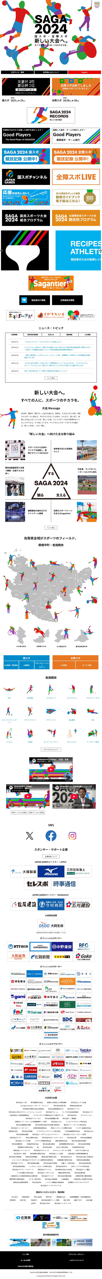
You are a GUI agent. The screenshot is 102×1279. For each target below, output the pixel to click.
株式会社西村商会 (19, 1166)
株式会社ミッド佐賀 (56, 1153)
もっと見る (51, 378)
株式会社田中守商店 (50, 1163)
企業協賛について (51, 856)
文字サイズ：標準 (17, 72)
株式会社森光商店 (49, 1144)
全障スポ (75, 658)
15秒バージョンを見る (19, 812)
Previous (1, 250)
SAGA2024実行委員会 (25, 1266)
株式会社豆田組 (27, 1131)
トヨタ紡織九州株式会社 (25, 1173)
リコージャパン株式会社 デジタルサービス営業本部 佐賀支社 (32, 1160)
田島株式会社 (13, 1131)
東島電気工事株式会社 (25, 1147)
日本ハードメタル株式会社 (80, 1166)
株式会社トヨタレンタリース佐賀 (75, 1134)
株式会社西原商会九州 (55, 1109)
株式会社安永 (36, 1182)
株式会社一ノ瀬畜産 (69, 1118)
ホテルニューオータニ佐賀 (62, 1150)
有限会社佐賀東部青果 (20, 1182)
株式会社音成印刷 (85, 1163)
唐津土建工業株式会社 (49, 1157)
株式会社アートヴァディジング (51, 1185)
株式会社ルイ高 (21, 1102)
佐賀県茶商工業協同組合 (84, 1176)
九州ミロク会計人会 (82, 1150)
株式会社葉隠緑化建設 (23, 1125)
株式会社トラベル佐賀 (22, 1141)
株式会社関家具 (17, 1144)
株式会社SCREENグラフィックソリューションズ (25, 1112)
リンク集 (25, 1254)
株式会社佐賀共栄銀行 (79, 1141)
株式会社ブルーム (52, 1112)
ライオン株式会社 (35, 1179)
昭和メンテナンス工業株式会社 (61, 1128)
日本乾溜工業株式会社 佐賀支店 (33, 1109)
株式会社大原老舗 (15, 1157)
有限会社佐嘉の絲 (76, 1106)
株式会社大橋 (71, 1138)
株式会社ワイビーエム (33, 1118)
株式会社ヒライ (88, 1112)
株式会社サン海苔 (20, 1153)
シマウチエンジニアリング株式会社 (49, 1131)
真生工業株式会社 (32, 1138)
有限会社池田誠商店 (83, 1160)
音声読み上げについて (51, 72)
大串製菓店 (65, 1179)
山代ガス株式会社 (62, 1147)
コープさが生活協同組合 (70, 1112)
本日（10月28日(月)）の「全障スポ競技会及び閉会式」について (45, 371)
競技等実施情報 (32, 335)
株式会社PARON (61, 1166)
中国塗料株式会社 (33, 1144)
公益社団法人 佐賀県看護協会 (19, 1115)
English (84, 72)
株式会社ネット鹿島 (83, 1169)
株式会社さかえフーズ (41, 1150)
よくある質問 (25, 1260)
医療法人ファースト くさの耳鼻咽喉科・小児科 (31, 1122)
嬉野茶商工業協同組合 (17, 1179)
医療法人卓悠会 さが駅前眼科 (57, 1102)
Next (100, 250)
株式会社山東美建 (51, 1179)
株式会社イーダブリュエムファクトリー (45, 1134)
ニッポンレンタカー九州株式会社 (40, 1166)
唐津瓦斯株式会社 (61, 1141)
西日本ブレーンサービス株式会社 (75, 1125)
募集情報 (69, 335)
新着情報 (14, 335)
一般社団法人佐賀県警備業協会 (77, 1153)
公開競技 (26, 665)
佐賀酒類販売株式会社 (66, 1144)
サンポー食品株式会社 (83, 1128)
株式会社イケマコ (17, 1163)
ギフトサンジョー (87, 1115)
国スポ (26, 658)
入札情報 (88, 335)
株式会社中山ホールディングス (52, 1138)
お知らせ (51, 335)
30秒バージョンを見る (36, 812)
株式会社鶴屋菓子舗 (51, 1118)
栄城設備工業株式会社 (64, 1160)
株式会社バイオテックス (46, 1173)
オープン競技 (87, 665)
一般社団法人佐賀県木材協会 (82, 1179)
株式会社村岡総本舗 (64, 1176)
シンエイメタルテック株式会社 (76, 1122)
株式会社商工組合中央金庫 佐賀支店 (47, 1125)
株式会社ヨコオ (56, 1122)
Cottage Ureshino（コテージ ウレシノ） (34, 1106)
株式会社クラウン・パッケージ (22, 1169)
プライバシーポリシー (76, 1254)
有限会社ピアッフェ (44, 1169)
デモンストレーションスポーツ (42, 665)
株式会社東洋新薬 (84, 1144)
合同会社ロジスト (16, 1138)
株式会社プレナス (73, 1109)
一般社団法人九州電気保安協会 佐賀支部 (23, 1176)
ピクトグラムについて (51, 749)
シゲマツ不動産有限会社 (43, 1141)
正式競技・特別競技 (11, 665)
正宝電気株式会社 (78, 1147)
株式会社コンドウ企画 (78, 1102)
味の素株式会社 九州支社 (63, 1169)
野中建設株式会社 (37, 1102)
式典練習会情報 (67, 300)
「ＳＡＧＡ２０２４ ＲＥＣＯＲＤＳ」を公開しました (43, 342)
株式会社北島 (47, 1147)
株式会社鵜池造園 (22, 1134)
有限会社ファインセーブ (21, 1150)
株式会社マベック (47, 1176)
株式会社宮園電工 (86, 1138)
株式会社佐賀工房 (60, 1106)
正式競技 (64, 665)
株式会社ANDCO (66, 1157)
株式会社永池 (72, 1115)
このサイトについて (76, 1260)
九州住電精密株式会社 (72, 1131)
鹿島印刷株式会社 (64, 1173)
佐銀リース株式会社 (68, 1163)
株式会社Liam (88, 1131)
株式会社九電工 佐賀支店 (84, 1157)
